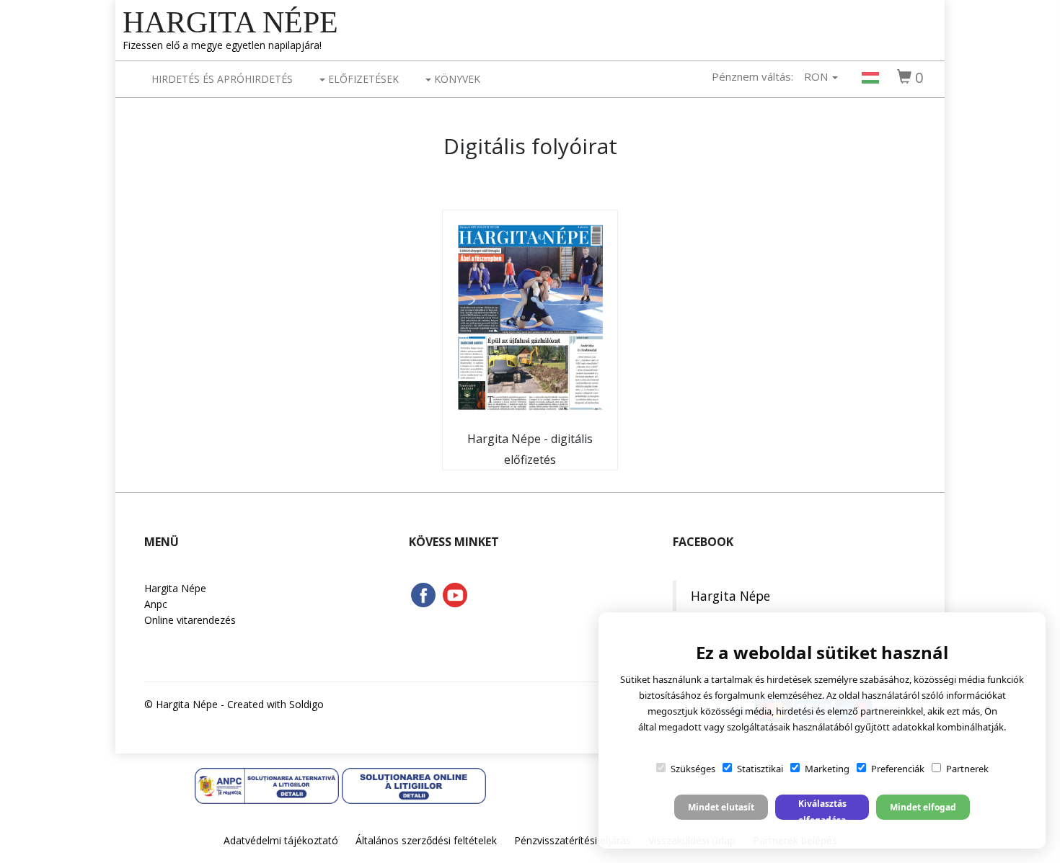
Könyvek (455, 79)
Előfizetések (362, 79)
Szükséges (693, 768)
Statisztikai (760, 768)
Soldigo (306, 704)
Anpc (155, 604)
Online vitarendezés (190, 620)
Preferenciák (897, 768)
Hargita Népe (230, 22)
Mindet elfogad (923, 807)
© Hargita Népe (181, 704)
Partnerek (967, 768)
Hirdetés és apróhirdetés (222, 79)
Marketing (827, 768)
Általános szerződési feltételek (426, 840)
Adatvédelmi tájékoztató (281, 840)
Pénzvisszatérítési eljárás (572, 840)
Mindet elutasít (721, 807)
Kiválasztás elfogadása (822, 808)
